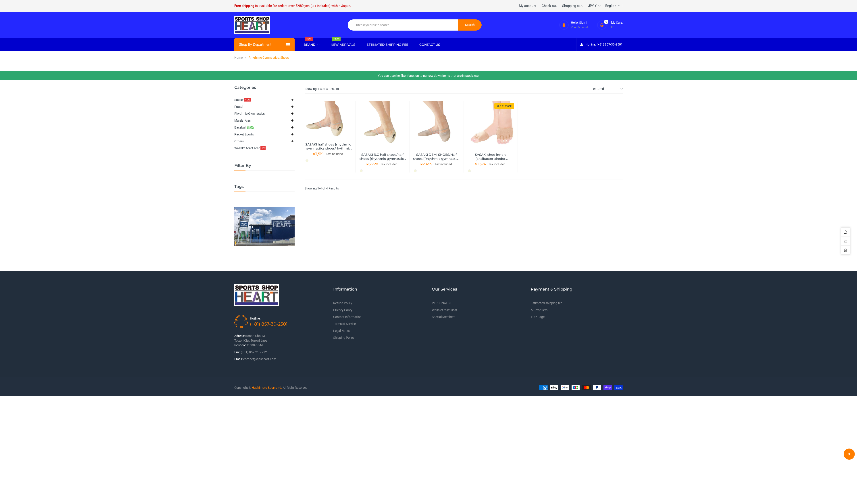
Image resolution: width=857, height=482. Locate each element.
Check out (549, 5)
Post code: (241, 345)
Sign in (583, 22)
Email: (238, 359)
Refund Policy (342, 303)
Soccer (242, 100)
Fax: (237, 352)
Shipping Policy (343, 337)
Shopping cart (572, 5)
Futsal (238, 106)
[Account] (564, 25)
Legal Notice (341, 330)
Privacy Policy (342, 310)
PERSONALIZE (442, 303)
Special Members (443, 317)
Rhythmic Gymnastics (249, 113)
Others (239, 141)
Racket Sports (244, 134)
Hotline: (255, 318)
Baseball (244, 127)
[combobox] (403, 25)
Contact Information (347, 317)
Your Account (579, 27)
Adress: (239, 336)
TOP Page (538, 317)
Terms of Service (344, 324)
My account (527, 5)
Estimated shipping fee (546, 303)
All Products (539, 310)
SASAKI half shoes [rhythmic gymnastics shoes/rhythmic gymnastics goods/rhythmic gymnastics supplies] (328, 150)
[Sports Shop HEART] (264, 226)
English (610, 5)
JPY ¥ (592, 5)
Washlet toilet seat (250, 148)
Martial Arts (242, 120)
